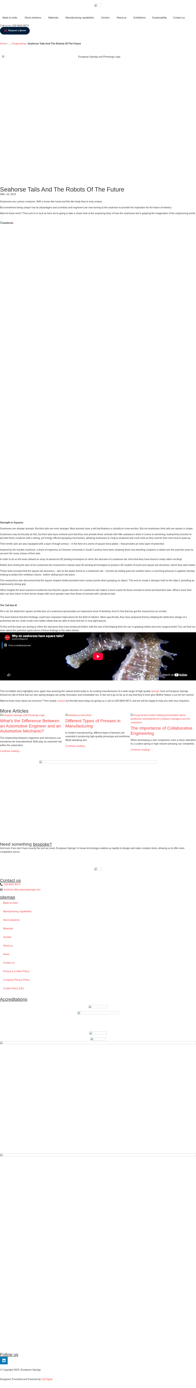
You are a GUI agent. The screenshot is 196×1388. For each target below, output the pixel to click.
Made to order (10, 903)
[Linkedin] (4, 1360)
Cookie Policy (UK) (13, 988)
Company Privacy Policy (16, 980)
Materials (8, 928)
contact (61, 700)
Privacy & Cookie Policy (16, 971)
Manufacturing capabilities (17, 911)
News (6, 954)
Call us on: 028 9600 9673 (14, 25)
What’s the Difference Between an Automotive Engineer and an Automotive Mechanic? (30, 725)
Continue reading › (10, 751)
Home (3, 43)
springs (155, 691)
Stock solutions (11, 920)
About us (8, 945)
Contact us (9, 962)
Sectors (7, 937)
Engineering (19, 43)
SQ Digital (47, 1379)
